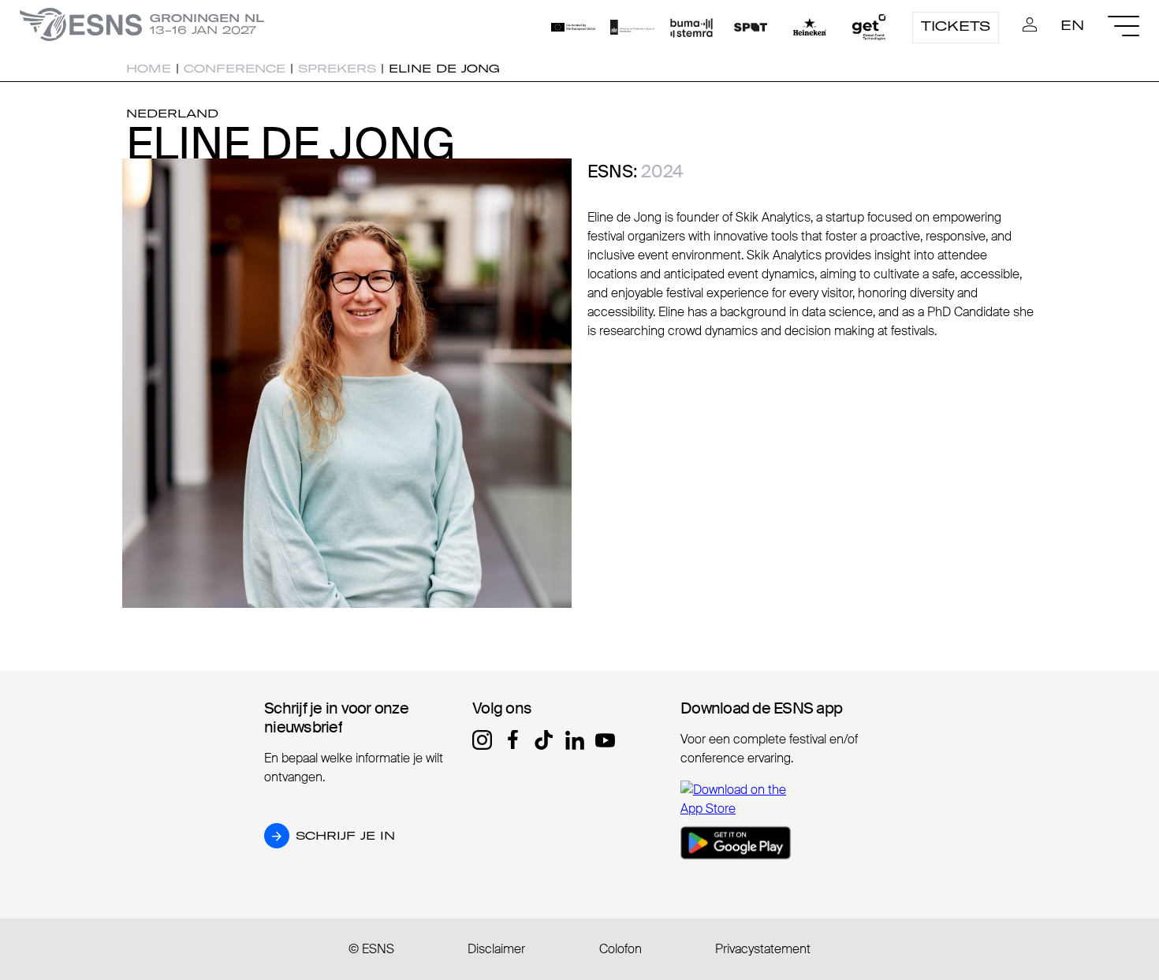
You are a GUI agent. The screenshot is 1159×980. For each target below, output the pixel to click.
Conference (234, 68)
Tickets (955, 26)
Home (148, 68)
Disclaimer (496, 949)
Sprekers (337, 68)
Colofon (620, 949)
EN (1072, 25)
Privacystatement (763, 949)
